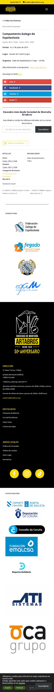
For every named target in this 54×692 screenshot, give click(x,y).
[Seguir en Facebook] (14, 473)
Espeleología (7, 174)
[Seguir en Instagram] (27, 473)
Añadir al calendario (16, 143)
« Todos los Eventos (12, 20)
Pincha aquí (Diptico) (38, 67)
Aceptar (8, 688)
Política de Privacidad (11, 446)
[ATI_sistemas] (27, 614)
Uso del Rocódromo (10, 417)
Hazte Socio (7, 422)
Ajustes (32, 688)
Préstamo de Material (11, 413)
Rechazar (20, 688)
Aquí (20, 74)
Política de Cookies (10, 450)
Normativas (7, 459)
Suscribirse (43, 129)
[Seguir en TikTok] (39, 473)
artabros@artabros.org (11, 398)
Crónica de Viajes (9, 426)
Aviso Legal (7, 455)
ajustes (22, 683)
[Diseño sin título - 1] (27, 654)
